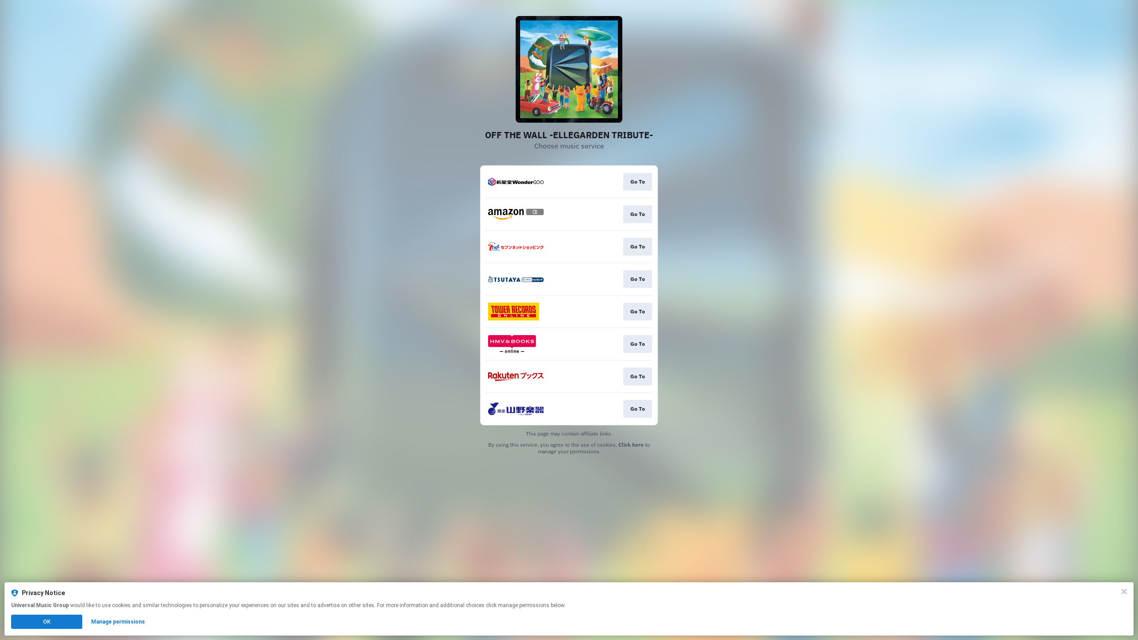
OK (46, 622)
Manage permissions (118, 622)
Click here (631, 444)
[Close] (1124, 591)
